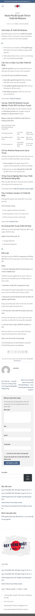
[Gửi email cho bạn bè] (19, 351)
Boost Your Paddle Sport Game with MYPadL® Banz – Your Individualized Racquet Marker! (26, 385)
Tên (5, 426)
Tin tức (17, 13)
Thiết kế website (15, 98)
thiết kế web (14, 221)
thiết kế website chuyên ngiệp (23, 189)
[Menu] (2, 6)
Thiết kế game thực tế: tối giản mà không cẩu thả (16, 579)
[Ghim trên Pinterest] (22, 351)
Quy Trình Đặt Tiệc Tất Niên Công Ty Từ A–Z (16, 490)
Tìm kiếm (4, 472)
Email (6, 435)
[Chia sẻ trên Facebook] (12, 351)
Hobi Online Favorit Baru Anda (11, 502)
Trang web (7, 444)
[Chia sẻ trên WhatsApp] (8, 351)
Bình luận (7, 409)
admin (26, 23)
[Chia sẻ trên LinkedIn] (26, 351)
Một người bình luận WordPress (12, 516)
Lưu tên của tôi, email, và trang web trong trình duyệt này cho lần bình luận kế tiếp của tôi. (16, 456)
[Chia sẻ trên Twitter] (15, 351)
